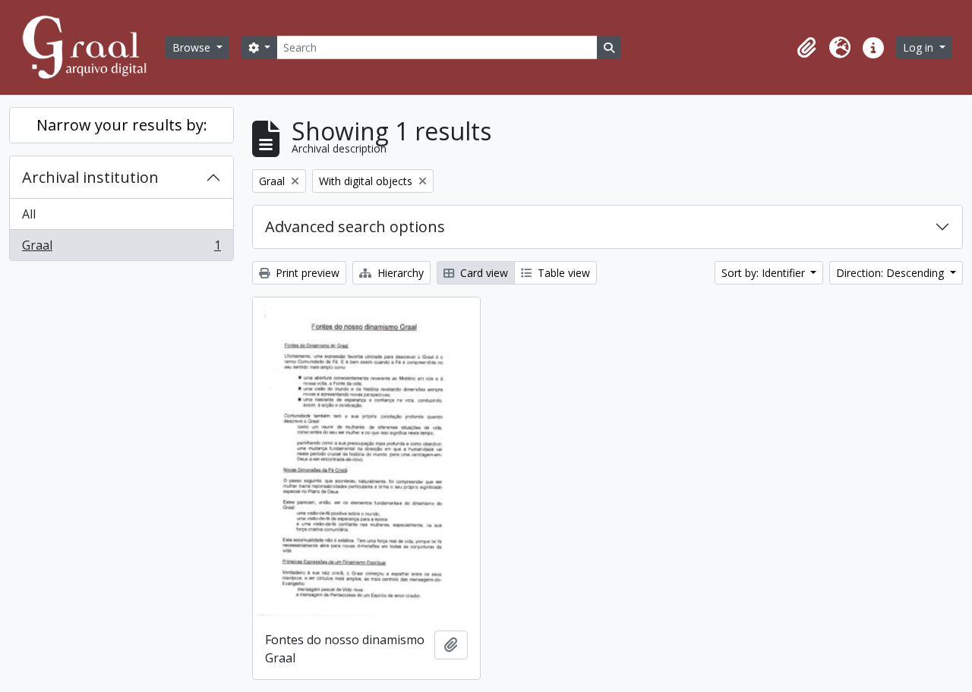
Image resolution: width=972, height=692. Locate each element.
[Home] (91, 47)
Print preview (306, 273)
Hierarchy (399, 273)
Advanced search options (355, 226)
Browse (192, 47)
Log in (919, 47)
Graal (121, 248)
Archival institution (90, 177)
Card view (482, 273)
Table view (562, 273)
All (29, 214)
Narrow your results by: (121, 125)
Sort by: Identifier (764, 273)
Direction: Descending (891, 273)
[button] (806, 47)
